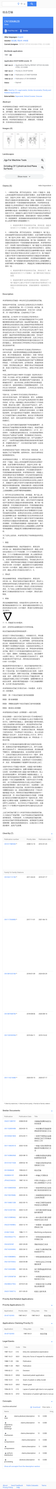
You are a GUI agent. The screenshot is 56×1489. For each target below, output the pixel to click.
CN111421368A (10, 1078)
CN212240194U (10, 1210)
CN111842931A (10, 1146)
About (5, 1485)
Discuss (39, 96)
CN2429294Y (9, 1244)
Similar (25, 31)
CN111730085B (10, 919)
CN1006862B (9, 1170)
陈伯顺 (14, 41)
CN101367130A (10, 1163)
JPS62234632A (10, 1180)
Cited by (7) (12, 90)
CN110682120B (10, 1203)
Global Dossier (29, 96)
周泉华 (19, 41)
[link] (6, 1417)
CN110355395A (10, 1035)
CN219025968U (10, 1195)
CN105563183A (10, 1136)
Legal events (22, 90)
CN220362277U (10, 1237)
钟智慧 (25, 41)
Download (36, 1407)
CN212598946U (10, 1217)
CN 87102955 (9, 1315)
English (20, 37)
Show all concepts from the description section (22, 1466)
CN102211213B (10, 877)
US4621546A (9, 1232)
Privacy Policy (8, 1487)
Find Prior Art (12, 31)
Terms (44, 1485)
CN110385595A (10, 1188)
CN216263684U (10, 1249)
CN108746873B (10, 1014)
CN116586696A (10, 1155)
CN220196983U (10, 1225)
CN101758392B (10, 844)
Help (18, 1487)
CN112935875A (10, 1277)
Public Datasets (32, 1485)
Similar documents (35, 90)
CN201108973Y (10, 1121)
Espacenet (19, 96)
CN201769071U (10, 1291)
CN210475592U (10, 1262)
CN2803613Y (9, 1175)
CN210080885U (10, 1257)
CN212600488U (10, 1269)
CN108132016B (10, 974)
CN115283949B (10, 1129)
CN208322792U (10, 1284)
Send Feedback (17, 1485)
